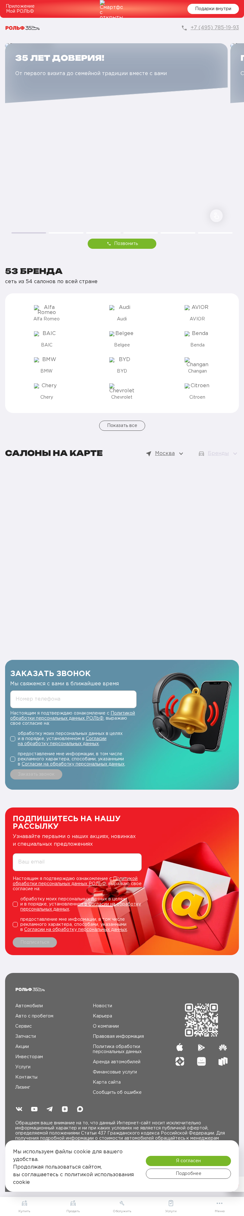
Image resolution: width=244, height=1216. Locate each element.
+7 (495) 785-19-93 (215, 27)
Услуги (22, 1067)
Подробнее (188, 1174)
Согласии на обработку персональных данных (73, 764)
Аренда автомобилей (116, 1062)
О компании (106, 1026)
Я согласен (188, 1161)
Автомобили (29, 1006)
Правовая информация (118, 1036)
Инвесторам (29, 1057)
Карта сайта (107, 1082)
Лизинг (22, 1087)
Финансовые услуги (115, 1072)
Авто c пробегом (34, 1016)
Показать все (122, 426)
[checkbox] (73, 738)
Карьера (102, 1016)
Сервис (23, 1026)
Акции (22, 1047)
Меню (220, 1211)
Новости (102, 1006)
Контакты (26, 1077)
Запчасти (25, 1036)
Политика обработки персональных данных (117, 1049)
